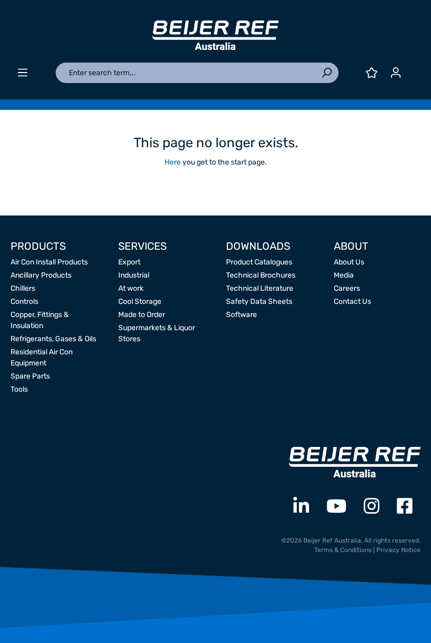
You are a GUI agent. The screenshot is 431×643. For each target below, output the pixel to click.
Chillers (23, 288)
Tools (19, 389)
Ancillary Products (41, 275)
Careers (347, 288)
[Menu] (23, 73)
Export (129, 262)
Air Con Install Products (49, 262)
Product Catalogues (259, 262)
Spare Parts (30, 376)
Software (241, 314)
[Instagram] (371, 506)
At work (130, 288)
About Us (349, 262)
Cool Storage (139, 301)
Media (344, 275)
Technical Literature (259, 288)
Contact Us (352, 301)
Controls (24, 301)
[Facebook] (405, 506)
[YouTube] (336, 506)
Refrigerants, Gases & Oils (53, 338)
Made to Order (141, 314)
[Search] (326, 73)
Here (173, 162)
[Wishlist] (372, 73)
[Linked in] (301, 506)
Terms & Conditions (343, 550)
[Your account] (396, 73)
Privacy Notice (398, 550)
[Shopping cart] (414, 68)
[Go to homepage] (215, 35)
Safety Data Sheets (259, 301)
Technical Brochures (260, 275)
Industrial (133, 275)
